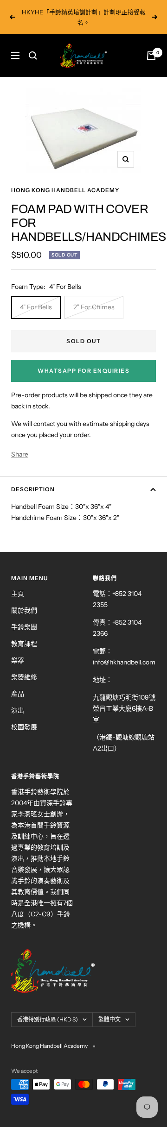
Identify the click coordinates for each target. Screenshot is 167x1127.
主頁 (17, 593)
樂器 (17, 660)
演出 (17, 710)
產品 (17, 693)
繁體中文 (109, 1019)
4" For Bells (36, 307)
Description (33, 489)
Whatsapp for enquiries (83, 370)
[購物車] (151, 55)
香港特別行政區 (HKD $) (47, 1019)
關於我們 (24, 610)
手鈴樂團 (24, 627)
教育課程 (24, 643)
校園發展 (24, 727)
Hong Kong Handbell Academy (65, 190)
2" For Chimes (94, 307)
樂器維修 (24, 677)
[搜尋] (33, 55)
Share (19, 454)
